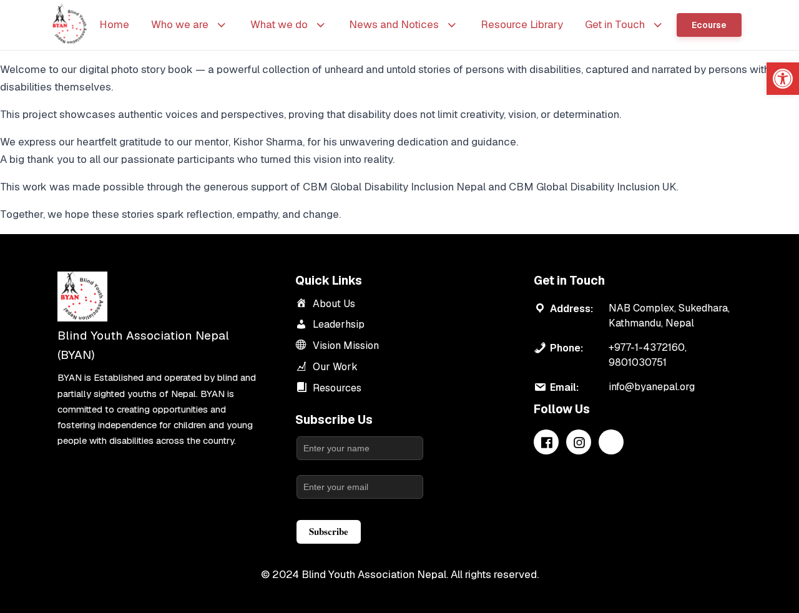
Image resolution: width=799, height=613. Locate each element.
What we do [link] (279, 24)
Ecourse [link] (709, 25)
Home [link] (114, 24)
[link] (783, 78)
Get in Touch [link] (615, 24)
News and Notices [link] (394, 24)
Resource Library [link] (522, 24)
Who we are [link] (179, 24)
